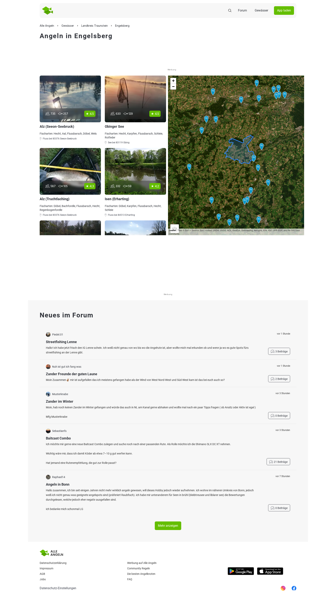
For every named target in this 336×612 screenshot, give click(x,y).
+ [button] (173, 80)
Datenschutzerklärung (53, 562)
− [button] (173, 86)
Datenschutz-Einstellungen (58, 588)
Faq (129, 579)
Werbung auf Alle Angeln (142, 562)
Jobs (43, 579)
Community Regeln (138, 568)
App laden (284, 10)
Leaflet (172, 230)
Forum (242, 10)
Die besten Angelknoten (141, 573)
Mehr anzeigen (168, 525)
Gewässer (261, 10)
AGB (42, 573)
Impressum (46, 568)
